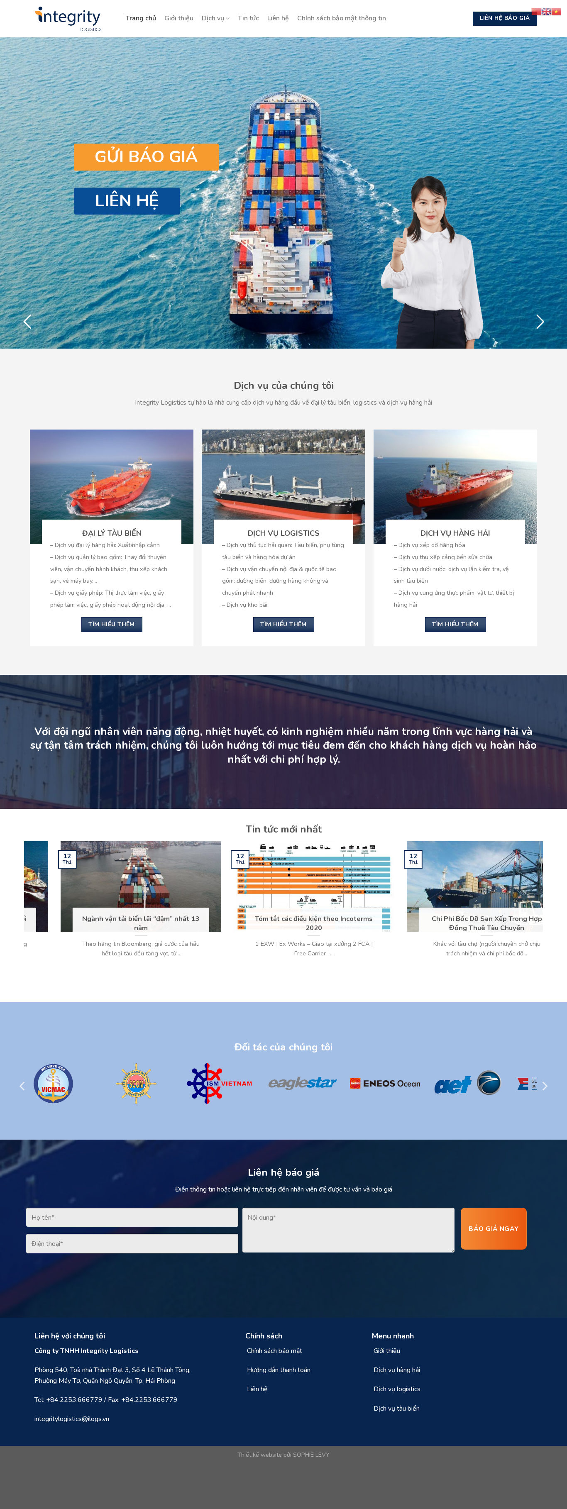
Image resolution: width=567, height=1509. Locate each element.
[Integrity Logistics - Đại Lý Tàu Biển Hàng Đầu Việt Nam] (71, 18)
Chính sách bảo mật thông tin (341, 18)
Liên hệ (278, 18)
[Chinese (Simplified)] (536, 11)
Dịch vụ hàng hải (397, 1370)
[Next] (538, 908)
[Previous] (28, 908)
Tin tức (248, 18)
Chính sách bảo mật (274, 1350)
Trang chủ (141, 18)
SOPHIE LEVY (311, 1454)
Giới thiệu (178, 18)
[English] (546, 11)
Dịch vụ (213, 18)
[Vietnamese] (556, 11)
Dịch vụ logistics (397, 1389)
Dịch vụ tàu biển (397, 1408)
